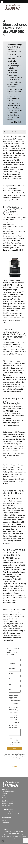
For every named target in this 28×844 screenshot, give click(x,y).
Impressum (5, 820)
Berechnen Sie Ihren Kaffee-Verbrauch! (13, 814)
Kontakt (4, 795)
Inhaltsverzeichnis (10, 132)
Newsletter (5, 793)
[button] (3, 841)
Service (4, 797)
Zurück (14, 766)
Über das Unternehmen (8, 791)
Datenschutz (5, 822)
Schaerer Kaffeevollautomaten (10, 812)
